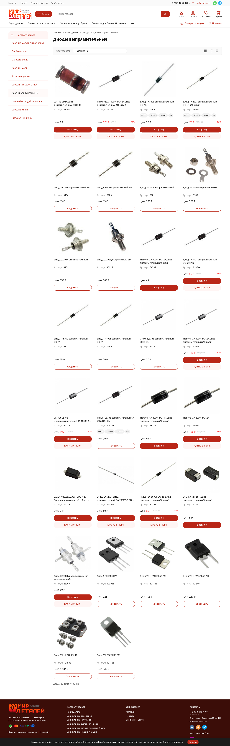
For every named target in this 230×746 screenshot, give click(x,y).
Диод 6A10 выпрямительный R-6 (114, 187)
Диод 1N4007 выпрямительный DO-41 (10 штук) (200, 103)
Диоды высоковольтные (25, 84)
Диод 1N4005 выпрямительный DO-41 (114, 340)
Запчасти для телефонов (41, 23)
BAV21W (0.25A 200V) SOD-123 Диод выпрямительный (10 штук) (71, 498)
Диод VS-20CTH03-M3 (108, 655)
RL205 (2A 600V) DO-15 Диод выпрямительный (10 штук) (155, 498)
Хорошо (193, 742)
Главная (57, 32)
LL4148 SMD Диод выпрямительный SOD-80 (67, 103)
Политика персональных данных (22, 732)
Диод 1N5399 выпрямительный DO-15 (157, 103)
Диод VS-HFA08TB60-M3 (153, 575)
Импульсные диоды (22, 117)
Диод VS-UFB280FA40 (65, 655)
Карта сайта (45, 732)
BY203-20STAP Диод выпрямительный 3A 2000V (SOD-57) (115, 498)
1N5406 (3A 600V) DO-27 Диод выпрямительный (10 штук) (156, 261)
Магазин (12, 3)
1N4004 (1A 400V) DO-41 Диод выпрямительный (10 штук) (156, 419)
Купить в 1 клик (72, 136)
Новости (24, 3)
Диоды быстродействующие (27, 101)
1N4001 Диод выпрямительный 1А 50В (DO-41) (115, 419)
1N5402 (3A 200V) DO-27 (196, 417)
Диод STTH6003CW (107, 575)
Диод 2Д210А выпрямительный (157, 187)
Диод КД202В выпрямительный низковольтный (71, 577)
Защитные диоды (21, 76)
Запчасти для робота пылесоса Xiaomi (86, 727)
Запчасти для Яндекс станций (82, 731)
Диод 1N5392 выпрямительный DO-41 (71, 340)
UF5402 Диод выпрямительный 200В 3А (157, 340)
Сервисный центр (39, 3)
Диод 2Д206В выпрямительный (200, 187)
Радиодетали (15, 23)
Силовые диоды (20, 59)
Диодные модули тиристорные (28, 42)
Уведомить (72, 208)
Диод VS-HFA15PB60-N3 (196, 575)
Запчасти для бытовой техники (109, 23)
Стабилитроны (19, 51)
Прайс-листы (57, 3)
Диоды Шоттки (20, 109)
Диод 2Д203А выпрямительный (71, 259)
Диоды (85, 32)
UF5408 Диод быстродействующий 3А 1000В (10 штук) (72, 419)
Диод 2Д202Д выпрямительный (114, 259)
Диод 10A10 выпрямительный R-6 (72, 187)
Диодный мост (19, 67)
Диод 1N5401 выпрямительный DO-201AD (200, 261)
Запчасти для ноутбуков (73, 23)
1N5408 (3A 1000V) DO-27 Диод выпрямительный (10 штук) (113, 103)
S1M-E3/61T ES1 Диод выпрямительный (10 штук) (197, 498)
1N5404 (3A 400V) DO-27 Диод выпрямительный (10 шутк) (199, 340)
